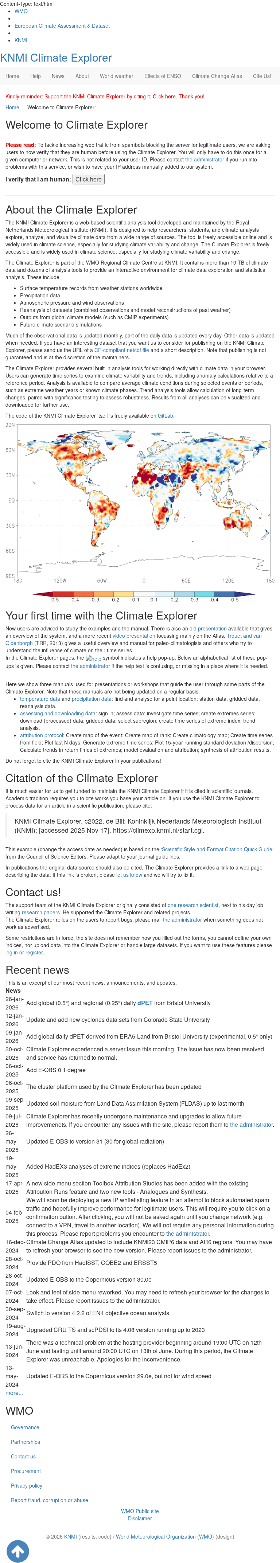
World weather (116, 75)
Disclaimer (140, 1518)
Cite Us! (262, 75)
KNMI (21, 40)
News (58, 75)
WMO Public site (140, 1511)
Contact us (23, 1456)
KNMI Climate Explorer (56, 57)
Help (35, 75)
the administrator (204, 159)
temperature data (40, 698)
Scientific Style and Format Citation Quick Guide (217, 849)
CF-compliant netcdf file (121, 349)
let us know (129, 874)
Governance (25, 1427)
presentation (212, 628)
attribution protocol (41, 735)
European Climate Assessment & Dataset (62, 25)
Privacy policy (26, 1485)
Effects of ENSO (162, 75)
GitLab (165, 415)
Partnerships (25, 1441)
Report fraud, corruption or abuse (49, 1500)
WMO (21, 11)
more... (14, 1392)
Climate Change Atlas (217, 75)
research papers (41, 912)
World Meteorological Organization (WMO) (165, 1536)
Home (12, 75)
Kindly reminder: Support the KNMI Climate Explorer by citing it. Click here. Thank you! (105, 96)
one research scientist (193, 905)
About (82, 75)
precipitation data (92, 698)
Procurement (26, 1470)
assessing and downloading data (58, 713)
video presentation (134, 635)
